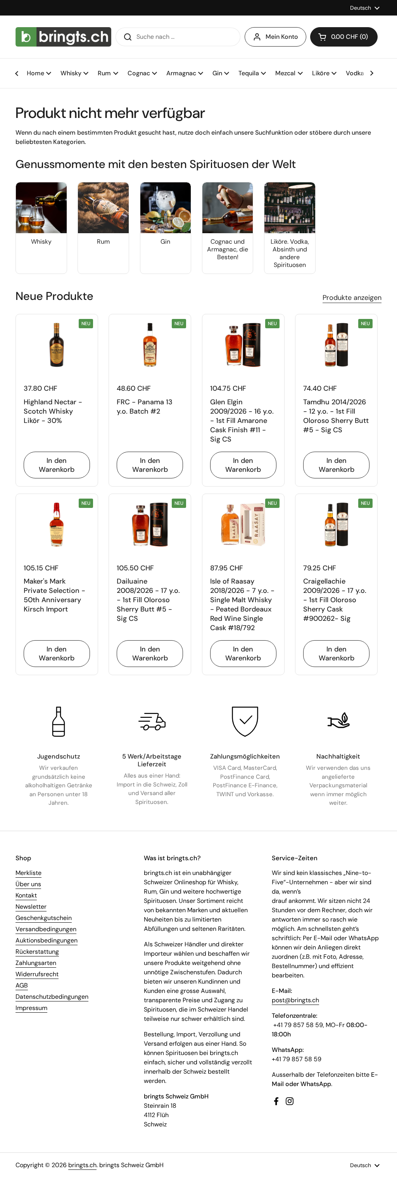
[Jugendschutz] (59, 722)
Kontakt (26, 895)
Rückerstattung (37, 952)
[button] (344, 37)
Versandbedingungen (46, 929)
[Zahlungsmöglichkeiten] (245, 722)
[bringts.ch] (63, 37)
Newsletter (31, 907)
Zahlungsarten (36, 963)
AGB (22, 985)
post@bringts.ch (295, 1000)
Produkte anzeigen (352, 297)
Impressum (31, 1008)
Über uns (28, 884)
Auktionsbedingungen (47, 940)
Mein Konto (282, 37)
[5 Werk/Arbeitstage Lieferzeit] (152, 722)
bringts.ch (82, 1165)
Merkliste (28, 873)
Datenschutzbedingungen (52, 997)
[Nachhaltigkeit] (338, 722)
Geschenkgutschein (44, 918)
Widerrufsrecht (37, 974)
